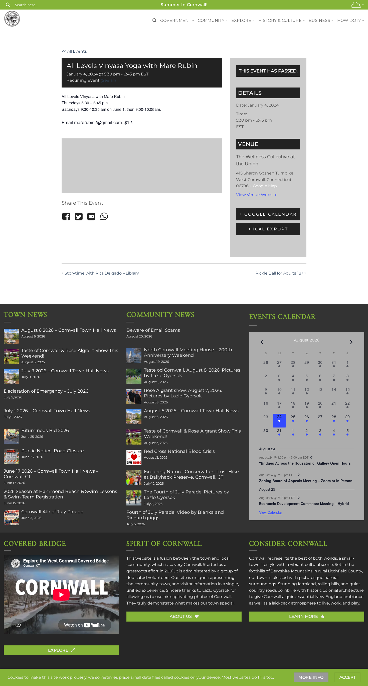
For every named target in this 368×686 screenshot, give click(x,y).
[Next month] (351, 342)
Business (319, 20)
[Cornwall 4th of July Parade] (11, 517)
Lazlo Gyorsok (216, 590)
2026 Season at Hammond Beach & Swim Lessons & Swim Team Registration (60, 494)
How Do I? (349, 20)
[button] (154, 20)
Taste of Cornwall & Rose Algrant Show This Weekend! (69, 353)
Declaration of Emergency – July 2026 (46, 391)
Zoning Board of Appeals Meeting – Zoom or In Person (305, 480)
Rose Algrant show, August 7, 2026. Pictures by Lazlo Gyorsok (183, 393)
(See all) (108, 80)
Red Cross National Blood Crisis (179, 451)
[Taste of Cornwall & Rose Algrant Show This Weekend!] (11, 356)
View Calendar (270, 512)
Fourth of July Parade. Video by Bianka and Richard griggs (175, 515)
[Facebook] (67, 216)
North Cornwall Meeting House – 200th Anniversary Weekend (188, 352)
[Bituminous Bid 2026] (11, 436)
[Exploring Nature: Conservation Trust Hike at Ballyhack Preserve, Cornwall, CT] (133, 477)
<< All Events (74, 51)
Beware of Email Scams (153, 330)
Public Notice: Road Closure (52, 451)
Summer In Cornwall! (184, 4)
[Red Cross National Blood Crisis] (133, 457)
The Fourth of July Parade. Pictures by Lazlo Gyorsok (186, 494)
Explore (241, 20)
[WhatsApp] (104, 216)
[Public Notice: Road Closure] (11, 456)
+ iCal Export (268, 229)
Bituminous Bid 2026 (45, 430)
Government (175, 20)
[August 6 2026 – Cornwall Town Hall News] (11, 336)
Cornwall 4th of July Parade (52, 511)
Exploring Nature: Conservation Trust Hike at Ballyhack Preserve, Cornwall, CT (191, 474)
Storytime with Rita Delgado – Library (100, 273)
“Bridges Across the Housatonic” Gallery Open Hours (305, 463)
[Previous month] (262, 342)
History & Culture (280, 20)
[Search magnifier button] (8, 5)
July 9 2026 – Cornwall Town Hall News (65, 371)
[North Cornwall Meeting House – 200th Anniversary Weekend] (133, 355)
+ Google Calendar (268, 214)
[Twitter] (78, 216)
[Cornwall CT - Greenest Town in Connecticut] (22, 19)
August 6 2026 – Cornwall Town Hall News (68, 330)
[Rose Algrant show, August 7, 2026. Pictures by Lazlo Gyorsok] (133, 396)
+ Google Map (263, 186)
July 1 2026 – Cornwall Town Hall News (47, 410)
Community (211, 20)
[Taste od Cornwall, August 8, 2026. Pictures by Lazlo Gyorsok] (133, 376)
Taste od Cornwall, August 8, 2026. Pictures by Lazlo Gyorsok (192, 372)
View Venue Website (257, 194)
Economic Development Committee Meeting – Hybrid (304, 503)
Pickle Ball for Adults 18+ (281, 273)
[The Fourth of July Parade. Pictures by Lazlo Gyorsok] (133, 497)
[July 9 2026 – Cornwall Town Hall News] (11, 376)
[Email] (91, 216)
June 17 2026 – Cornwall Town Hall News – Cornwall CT (51, 473)
